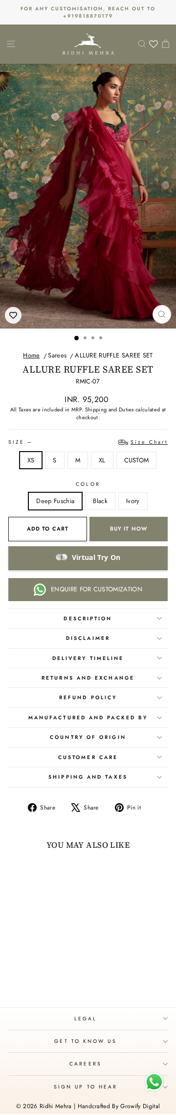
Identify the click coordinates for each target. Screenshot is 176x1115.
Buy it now (128, 528)
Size (88, 442)
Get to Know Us (85, 1041)
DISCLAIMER (88, 638)
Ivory (133, 501)
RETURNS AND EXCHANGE (88, 678)
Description (88, 618)
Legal (85, 1018)
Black (100, 501)
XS (31, 460)
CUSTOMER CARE (88, 757)
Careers (85, 1063)
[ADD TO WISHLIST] (13, 315)
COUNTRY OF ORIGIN (88, 737)
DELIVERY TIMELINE (88, 658)
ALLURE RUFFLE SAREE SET (114, 355)
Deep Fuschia (55, 501)
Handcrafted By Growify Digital (119, 1106)
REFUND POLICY (88, 697)
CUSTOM (136, 460)
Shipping (96, 409)
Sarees (57, 355)
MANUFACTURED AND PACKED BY (88, 717)
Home (31, 355)
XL (102, 460)
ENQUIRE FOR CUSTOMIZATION (96, 589)
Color (88, 484)
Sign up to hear (85, 1086)
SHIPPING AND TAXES (88, 777)
